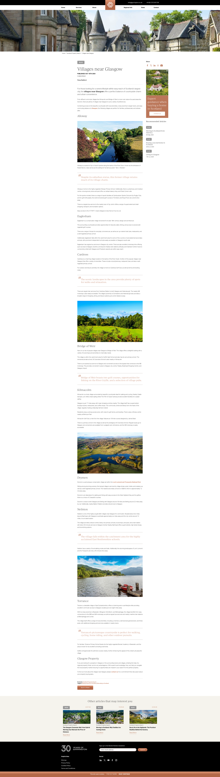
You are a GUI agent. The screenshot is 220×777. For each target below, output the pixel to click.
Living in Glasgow (152, 155)
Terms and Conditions (68, 768)
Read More (66, 735)
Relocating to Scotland (103, 683)
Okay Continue (124, 774)
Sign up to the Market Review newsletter (112, 745)
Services (79, 7)
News (143, 7)
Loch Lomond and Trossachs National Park (127, 482)
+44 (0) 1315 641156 (152, 2)
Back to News (85, 687)
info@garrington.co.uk (135, 2)
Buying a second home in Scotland (155, 143)
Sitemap (64, 760)
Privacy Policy (65, 763)
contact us (114, 672)
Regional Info (128, 7)
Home (63, 7)
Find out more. (111, 774)
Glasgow (94, 108)
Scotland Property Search (74, 53)
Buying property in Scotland (89, 683)
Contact (156, 7)
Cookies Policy (65, 765)
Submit (142, 750)
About (94, 7)
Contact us (157, 113)
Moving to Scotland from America (155, 132)
